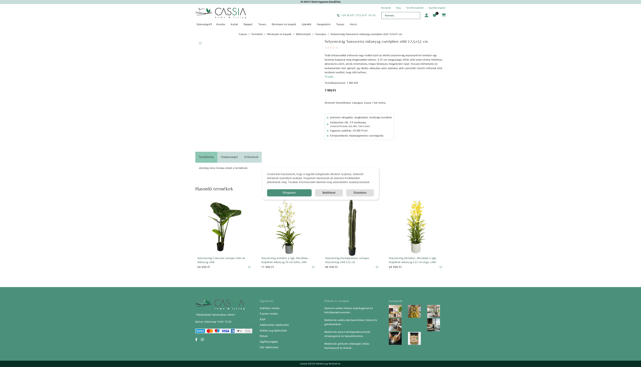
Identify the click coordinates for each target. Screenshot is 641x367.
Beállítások (329, 192)
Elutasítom (360, 192)
